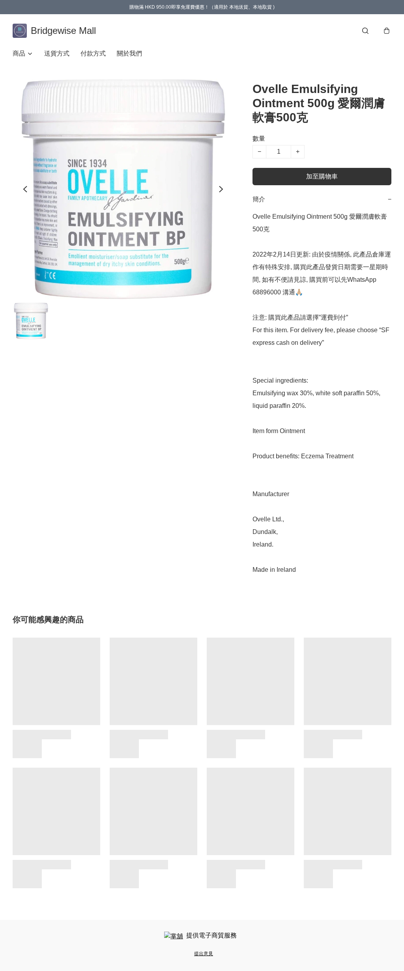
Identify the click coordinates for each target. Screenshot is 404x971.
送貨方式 (56, 53)
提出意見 (203, 953)
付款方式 (93, 53)
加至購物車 (322, 176)
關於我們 (129, 53)
